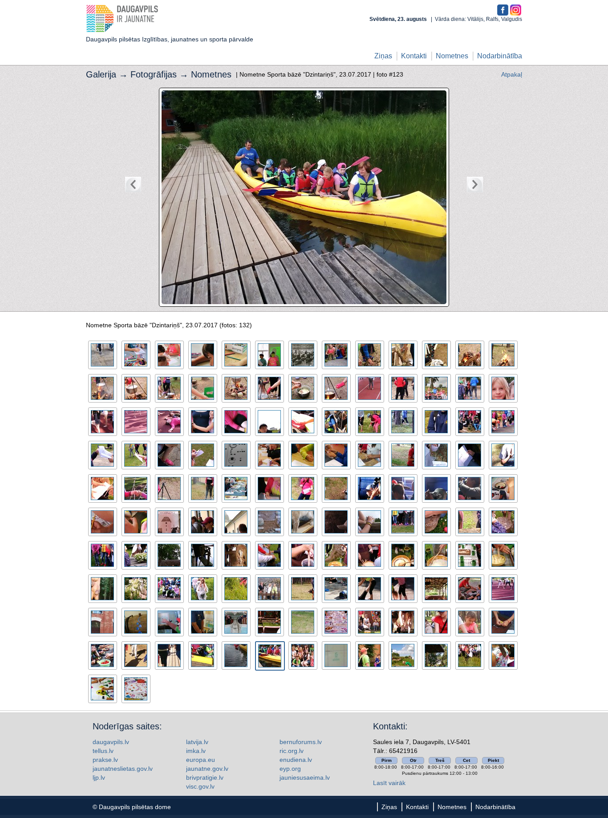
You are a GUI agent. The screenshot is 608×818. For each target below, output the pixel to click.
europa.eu (200, 759)
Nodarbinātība (499, 56)
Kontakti (414, 56)
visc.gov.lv (200, 786)
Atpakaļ (511, 74)
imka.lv (196, 750)
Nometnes (452, 56)
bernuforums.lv (301, 741)
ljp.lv (99, 777)
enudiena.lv (296, 759)
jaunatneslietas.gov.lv (123, 768)
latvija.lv (197, 741)
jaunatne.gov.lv (207, 768)
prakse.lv (105, 759)
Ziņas (383, 56)
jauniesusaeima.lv (305, 777)
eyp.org (290, 768)
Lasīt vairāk (389, 782)
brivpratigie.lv (204, 777)
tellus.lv (103, 750)
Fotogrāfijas (153, 74)
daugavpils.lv (111, 741)
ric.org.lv (292, 750)
